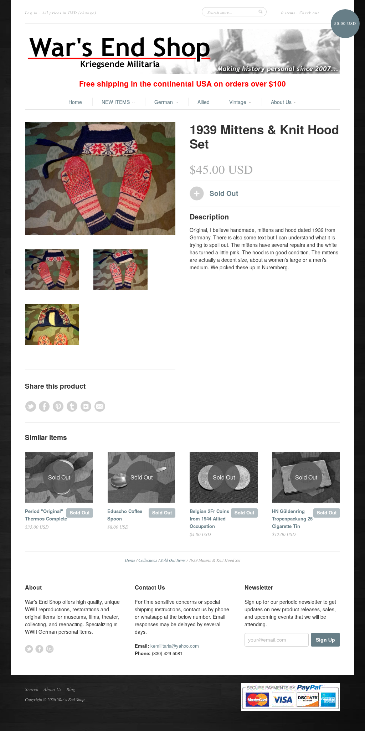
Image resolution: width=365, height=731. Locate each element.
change (87, 12)
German (164, 101)
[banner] (182, 51)
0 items (288, 12)
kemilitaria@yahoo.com (174, 645)
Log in (31, 12)
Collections (147, 560)
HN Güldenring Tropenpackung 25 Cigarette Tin (292, 518)
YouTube (50, 649)
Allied (203, 101)
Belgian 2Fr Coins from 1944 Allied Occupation (209, 518)
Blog (71, 689)
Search (31, 689)
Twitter (29, 649)
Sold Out (79, 512)
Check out (309, 12)
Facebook (39, 649)
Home (75, 101)
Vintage (238, 101)
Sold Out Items (173, 560)
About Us (282, 101)
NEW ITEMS (116, 101)
